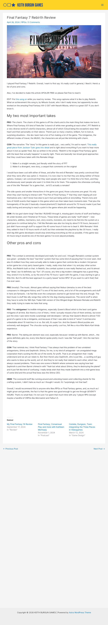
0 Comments (34, 22)
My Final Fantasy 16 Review (19, 424)
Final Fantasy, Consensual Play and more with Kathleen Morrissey (51, 427)
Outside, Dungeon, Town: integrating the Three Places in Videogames (82, 427)
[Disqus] (54, 490)
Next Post (99, 449)
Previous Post (10, 449)
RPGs (23, 22)
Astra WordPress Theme (80, 612)
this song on (21, 99)
